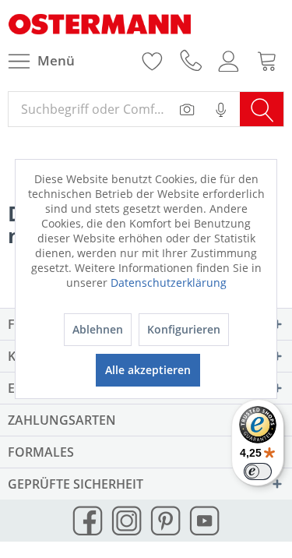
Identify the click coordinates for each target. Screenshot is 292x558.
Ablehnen (97, 329)
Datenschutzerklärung (169, 282)
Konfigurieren (183, 329)
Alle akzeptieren (148, 369)
